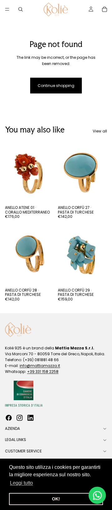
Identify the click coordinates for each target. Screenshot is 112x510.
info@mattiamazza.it (40, 365)
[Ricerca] (20, 9)
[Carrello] (104, 9)
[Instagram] (19, 417)
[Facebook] (8, 417)
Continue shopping (56, 85)
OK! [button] (56, 498)
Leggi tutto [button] (21, 483)
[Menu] (7, 9)
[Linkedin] (30, 417)
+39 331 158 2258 (42, 371)
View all (100, 131)
